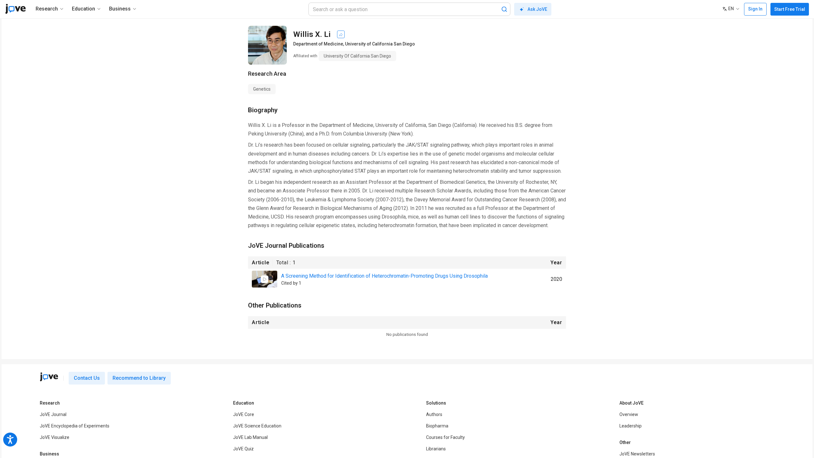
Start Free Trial (789, 9)
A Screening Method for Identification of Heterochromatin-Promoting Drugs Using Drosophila (384, 276)
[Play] (264, 279)
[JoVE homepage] (49, 376)
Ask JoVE (537, 9)
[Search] (504, 9)
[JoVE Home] (15, 9)
